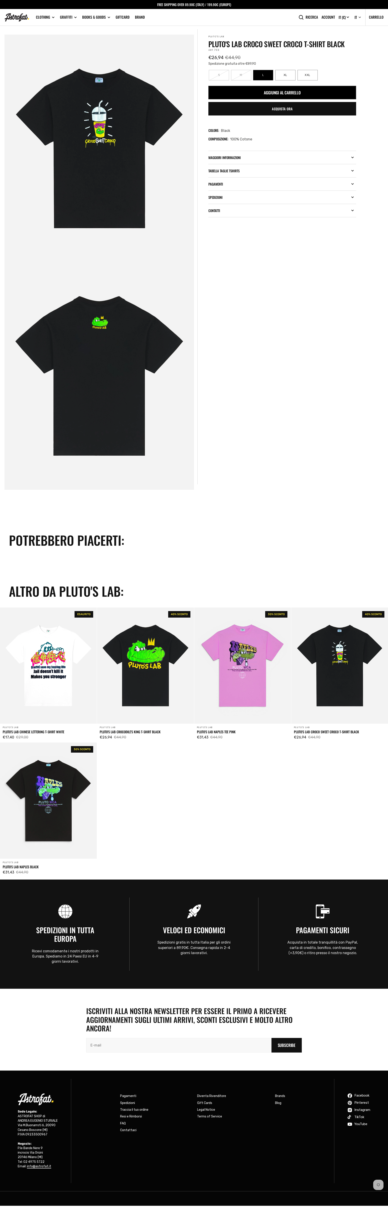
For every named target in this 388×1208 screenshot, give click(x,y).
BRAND (140, 17)
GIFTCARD (123, 17)
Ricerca (312, 17)
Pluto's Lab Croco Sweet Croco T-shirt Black (326, 732)
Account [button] (328, 17)
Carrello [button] (376, 17)
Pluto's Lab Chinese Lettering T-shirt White (33, 732)
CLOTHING (43, 17)
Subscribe (286, 1045)
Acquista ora (282, 108)
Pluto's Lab (216, 36)
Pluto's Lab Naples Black (21, 867)
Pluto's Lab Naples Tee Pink (216, 732)
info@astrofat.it (39, 1166)
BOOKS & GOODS (94, 17)
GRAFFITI (66, 17)
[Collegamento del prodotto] (48, 674)
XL (289, 76)
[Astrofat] (16, 17)
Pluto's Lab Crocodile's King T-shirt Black (130, 732)
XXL (311, 76)
